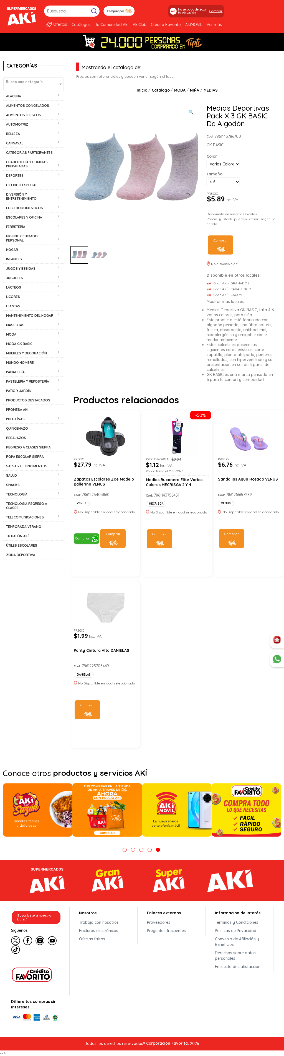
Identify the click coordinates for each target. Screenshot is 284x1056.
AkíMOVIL (193, 24)
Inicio (142, 90)
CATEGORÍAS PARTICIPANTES (29, 153)
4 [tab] (150, 850)
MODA (180, 90)
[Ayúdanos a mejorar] (277, 641)
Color (212, 156)
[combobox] (33, 84)
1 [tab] (125, 850)
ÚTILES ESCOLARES (21, 545)
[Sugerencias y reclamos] (277, 660)
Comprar (220, 240)
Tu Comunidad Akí (111, 24)
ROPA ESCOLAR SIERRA (25, 457)
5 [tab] (158, 850)
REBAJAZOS (16, 438)
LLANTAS (13, 306)
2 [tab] (133, 850)
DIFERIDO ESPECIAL (21, 185)
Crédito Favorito (166, 24)
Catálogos (81, 24)
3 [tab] (141, 850)
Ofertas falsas (92, 938)
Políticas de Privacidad (235, 930)
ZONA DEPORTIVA (20, 555)
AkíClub (139, 24)
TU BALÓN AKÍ (17, 536)
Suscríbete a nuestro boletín (34, 917)
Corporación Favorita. (167, 1043)
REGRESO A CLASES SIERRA (28, 447)
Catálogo (161, 90)
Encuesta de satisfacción (237, 966)
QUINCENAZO (17, 428)
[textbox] (34, 82)
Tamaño (214, 174)
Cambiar (215, 11)
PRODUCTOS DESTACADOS (28, 400)
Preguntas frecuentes (166, 930)
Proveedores (158, 922)
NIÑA (194, 90)
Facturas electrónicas (98, 930)
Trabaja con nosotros (99, 922)
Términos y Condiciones (236, 922)
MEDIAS (211, 90)
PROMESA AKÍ (17, 410)
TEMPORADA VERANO (23, 527)
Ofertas (60, 24)
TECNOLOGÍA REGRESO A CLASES (26, 506)
